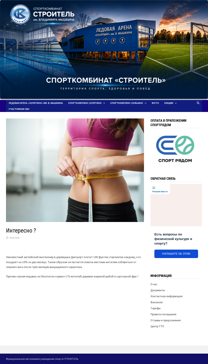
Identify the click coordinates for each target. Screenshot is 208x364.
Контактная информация (166, 296)
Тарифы (155, 308)
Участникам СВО (19, 108)
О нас (153, 284)
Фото (155, 102)
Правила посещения (163, 314)
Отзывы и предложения (165, 320)
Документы (157, 290)
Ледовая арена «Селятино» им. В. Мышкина (36, 102)
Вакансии (156, 302)
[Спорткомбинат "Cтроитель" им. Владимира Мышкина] (104, 50)
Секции (168, 102)
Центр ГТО (157, 326)
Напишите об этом (176, 253)
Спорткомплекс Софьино (126, 102)
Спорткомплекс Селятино (85, 102)
